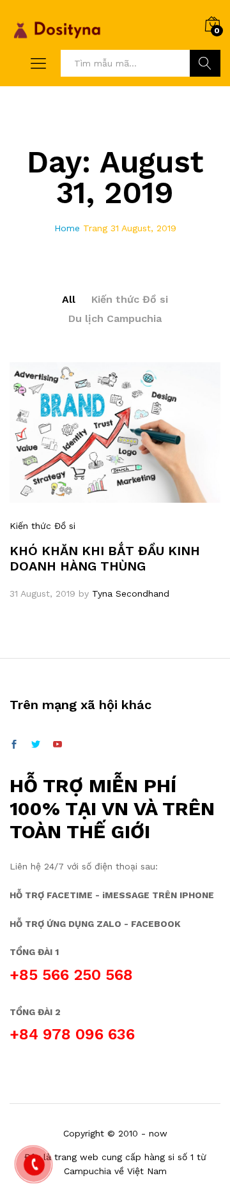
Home (67, 228)
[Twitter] (36, 745)
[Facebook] (14, 745)
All (68, 299)
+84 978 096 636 (72, 1034)
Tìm (205, 63)
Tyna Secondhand (130, 593)
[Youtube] (57, 745)
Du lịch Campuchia (115, 318)
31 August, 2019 (42, 593)
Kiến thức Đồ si (129, 299)
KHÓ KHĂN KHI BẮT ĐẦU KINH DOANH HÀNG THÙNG (105, 558)
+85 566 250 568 (71, 975)
